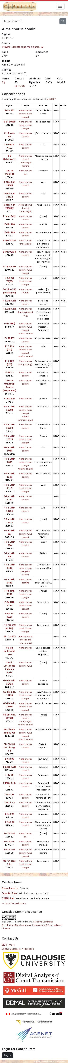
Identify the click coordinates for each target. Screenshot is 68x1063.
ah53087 (20, 86)
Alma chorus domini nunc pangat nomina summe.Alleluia (25, 413)
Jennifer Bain (9, 893)
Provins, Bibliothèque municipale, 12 (23, 46)
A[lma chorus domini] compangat (25, 208)
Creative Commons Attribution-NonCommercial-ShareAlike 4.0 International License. (32, 925)
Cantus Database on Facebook (18, 948)
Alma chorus (25, 398)
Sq (3, 82)
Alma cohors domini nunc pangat (25, 864)
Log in (7, 1055)
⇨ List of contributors (14, 903)
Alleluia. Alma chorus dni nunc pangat (25, 639)
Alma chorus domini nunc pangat (25, 113)
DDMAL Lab (8, 898)
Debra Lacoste (10, 888)
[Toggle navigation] (60, 6)
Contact (10, 945)
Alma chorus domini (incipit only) (25, 312)
